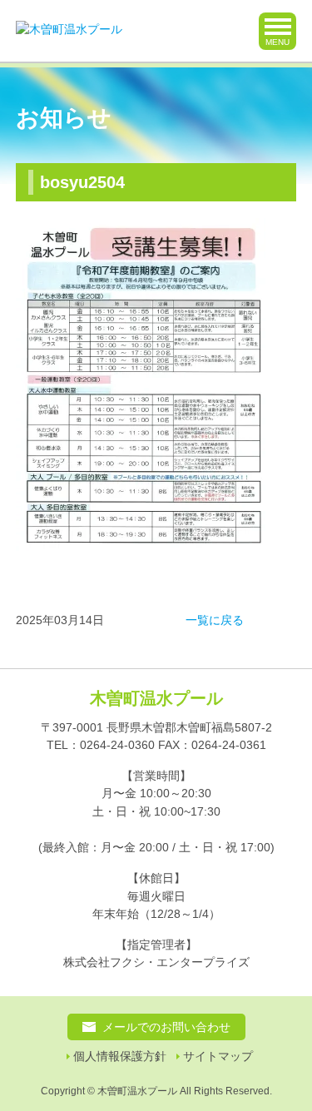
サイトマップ (218, 1056)
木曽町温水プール (156, 698)
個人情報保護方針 (119, 1056)
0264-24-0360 (117, 744)
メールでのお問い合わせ (166, 1027)
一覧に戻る (215, 620)
